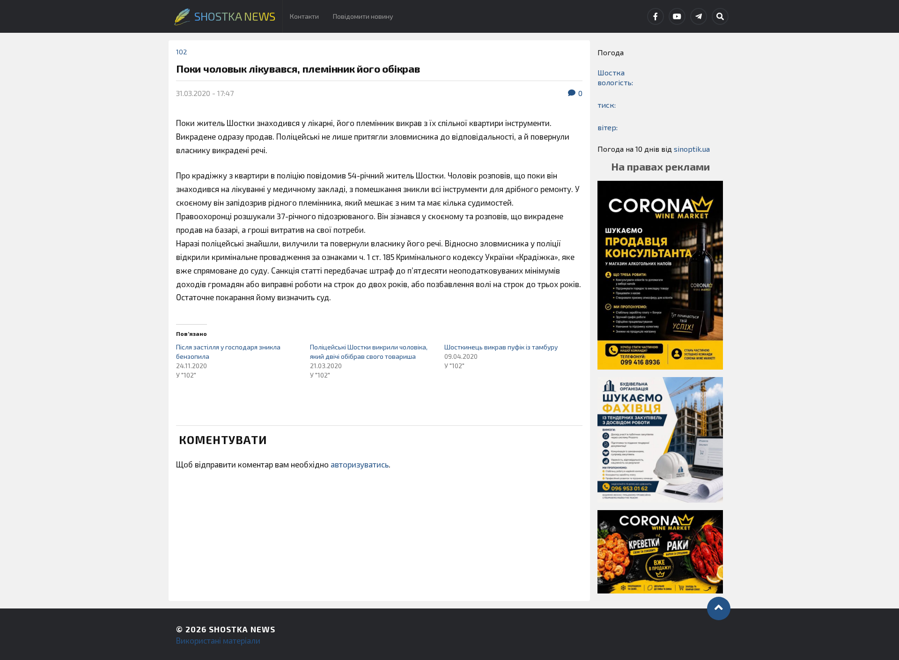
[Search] (720, 16)
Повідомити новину (363, 16)
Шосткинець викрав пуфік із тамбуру (501, 347)
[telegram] (698, 16)
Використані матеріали (218, 640)
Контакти (304, 16)
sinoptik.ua (692, 148)
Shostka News (242, 629)
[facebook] (655, 16)
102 (181, 52)
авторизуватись (360, 464)
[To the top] (718, 608)
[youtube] (677, 16)
